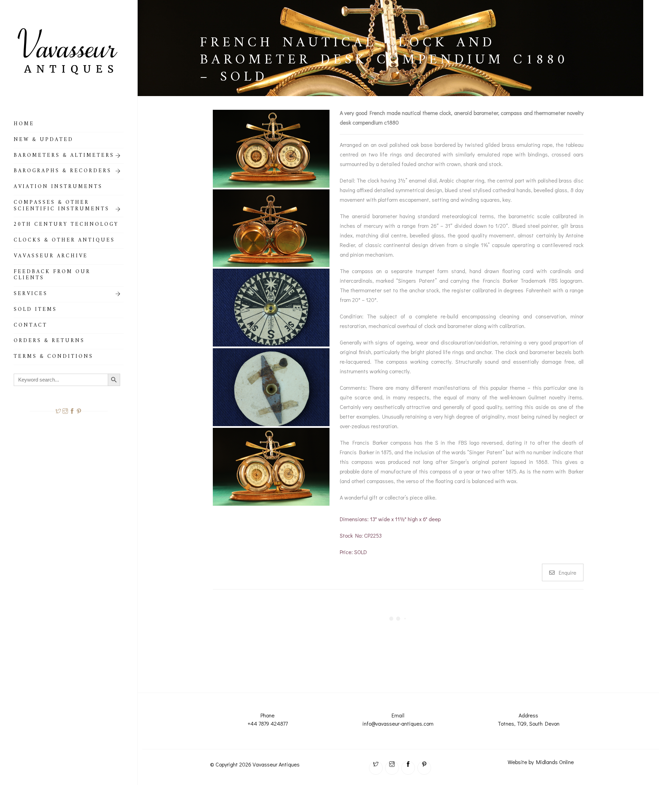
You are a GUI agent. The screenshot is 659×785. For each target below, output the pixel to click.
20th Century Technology (66, 225)
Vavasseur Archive (51, 257)
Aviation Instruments (58, 187)
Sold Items (35, 310)
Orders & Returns (49, 341)
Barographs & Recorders (63, 172)
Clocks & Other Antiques (64, 241)
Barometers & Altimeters (64, 156)
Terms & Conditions (53, 357)
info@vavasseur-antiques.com (397, 723)
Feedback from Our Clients (52, 276)
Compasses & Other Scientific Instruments (61, 207)
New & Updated (43, 140)
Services (31, 294)
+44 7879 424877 (267, 723)
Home (24, 125)
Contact (30, 326)
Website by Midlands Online (541, 761)
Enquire (567, 572)
